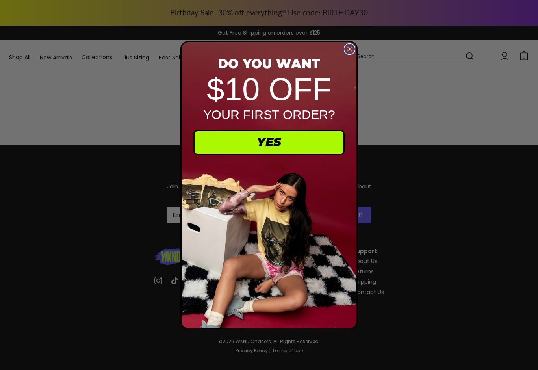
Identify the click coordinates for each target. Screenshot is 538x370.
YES (269, 142)
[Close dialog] (349, 49)
